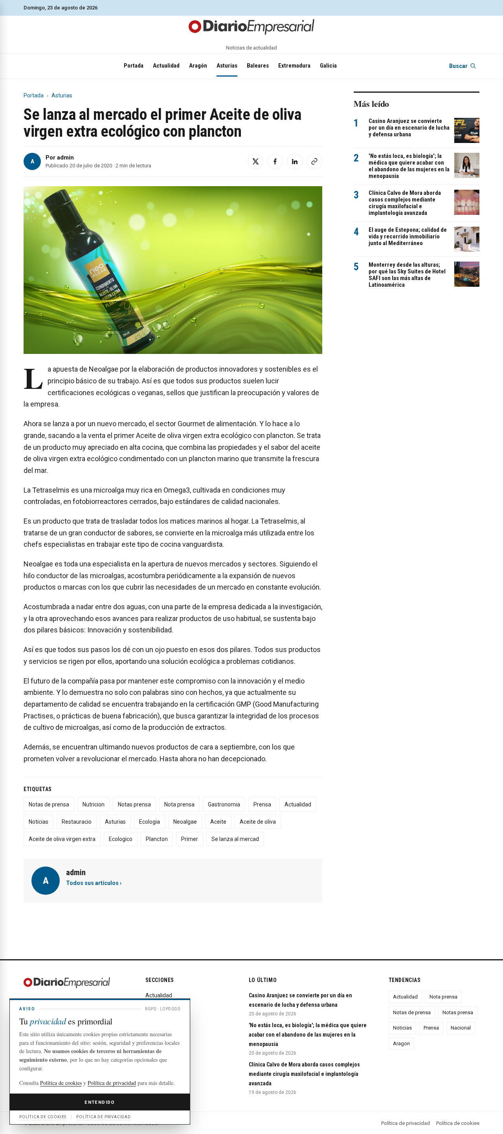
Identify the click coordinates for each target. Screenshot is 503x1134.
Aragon (401, 1043)
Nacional (461, 1028)
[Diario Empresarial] (251, 26)
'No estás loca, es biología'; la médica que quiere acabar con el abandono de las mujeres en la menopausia (409, 166)
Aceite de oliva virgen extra (62, 839)
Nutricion (94, 804)
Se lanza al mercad (235, 839)
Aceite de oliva (258, 822)
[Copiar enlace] (314, 161)
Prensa (262, 804)
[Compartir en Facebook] (275, 161)
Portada (133, 65)
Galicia (328, 65)
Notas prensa (134, 804)
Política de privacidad (405, 1123)
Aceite (218, 822)
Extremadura (294, 65)
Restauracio (77, 822)
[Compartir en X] (255, 161)
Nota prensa (179, 804)
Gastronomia (224, 804)
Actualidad (166, 65)
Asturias (227, 65)
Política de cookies (457, 1123)
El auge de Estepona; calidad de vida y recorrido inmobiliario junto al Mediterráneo (408, 236)
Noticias (38, 822)
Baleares (258, 65)
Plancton (157, 839)
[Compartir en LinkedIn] (295, 161)
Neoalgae (185, 822)
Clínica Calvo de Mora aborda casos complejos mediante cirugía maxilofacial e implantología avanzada (405, 203)
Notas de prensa (49, 804)
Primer (189, 839)
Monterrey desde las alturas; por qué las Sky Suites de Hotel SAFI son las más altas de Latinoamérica (407, 275)
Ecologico (120, 839)
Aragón (198, 65)
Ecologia (149, 822)
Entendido (99, 1102)
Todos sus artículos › (93, 883)
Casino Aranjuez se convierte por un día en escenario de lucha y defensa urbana (409, 127)
